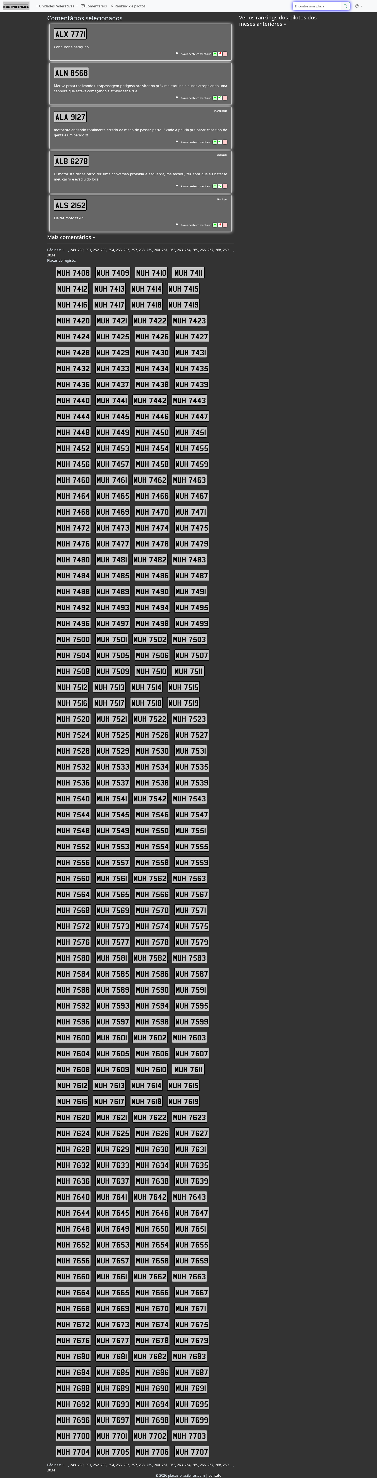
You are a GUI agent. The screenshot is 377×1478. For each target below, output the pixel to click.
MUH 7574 (152, 925)
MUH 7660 (73, 1276)
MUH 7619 (183, 1101)
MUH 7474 (152, 527)
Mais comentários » (71, 237)
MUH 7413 (109, 288)
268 (218, 249)
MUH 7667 (191, 1292)
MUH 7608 (73, 1069)
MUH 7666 (152, 1292)
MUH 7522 (150, 718)
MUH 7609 (112, 1069)
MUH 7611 (188, 1069)
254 (111, 249)
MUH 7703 (189, 1435)
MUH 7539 (191, 782)
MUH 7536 (73, 782)
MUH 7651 (191, 1228)
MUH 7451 (191, 432)
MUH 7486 (152, 575)
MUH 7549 (112, 830)
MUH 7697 (112, 1419)
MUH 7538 (152, 782)
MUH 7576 (73, 941)
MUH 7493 (112, 607)
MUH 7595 (191, 1005)
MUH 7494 (152, 607)
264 (187, 249)
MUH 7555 (191, 846)
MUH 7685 (112, 1372)
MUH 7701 (112, 1435)
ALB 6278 (71, 160)
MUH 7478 (152, 543)
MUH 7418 (146, 304)
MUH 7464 (73, 495)
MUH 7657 (112, 1260)
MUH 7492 (73, 607)
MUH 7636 (73, 1180)
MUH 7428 (73, 352)
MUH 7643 (189, 1196)
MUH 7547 (191, 814)
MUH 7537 (112, 782)
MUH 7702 (150, 1435)
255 (119, 249)
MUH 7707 (191, 1451)
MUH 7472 (73, 527)
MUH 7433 (112, 368)
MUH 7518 (146, 702)
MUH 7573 (112, 925)
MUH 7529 (112, 750)
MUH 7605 (112, 1053)
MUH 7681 (112, 1356)
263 (180, 249)
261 (165, 249)
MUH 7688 (73, 1387)
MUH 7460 (73, 479)
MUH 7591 (191, 989)
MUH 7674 (152, 1324)
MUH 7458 (152, 463)
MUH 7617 (109, 1101)
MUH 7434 (152, 368)
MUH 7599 (191, 1021)
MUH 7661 (112, 1276)
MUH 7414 (146, 288)
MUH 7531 (191, 750)
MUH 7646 (152, 1212)
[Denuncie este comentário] (176, 54)
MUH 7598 (152, 1021)
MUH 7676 (73, 1340)
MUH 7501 (112, 639)
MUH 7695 (191, 1403)
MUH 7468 (73, 511)
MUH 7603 (189, 1037)
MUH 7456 (73, 463)
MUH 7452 (73, 447)
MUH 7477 (112, 543)
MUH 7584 (73, 973)
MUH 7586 (152, 973)
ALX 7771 (70, 33)
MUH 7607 (191, 1053)
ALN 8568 (71, 72)
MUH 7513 (109, 686)
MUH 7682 (150, 1356)
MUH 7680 (73, 1356)
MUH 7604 (73, 1053)
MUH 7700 (73, 1435)
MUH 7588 (73, 989)
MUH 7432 (73, 368)
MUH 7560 (73, 878)
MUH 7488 (73, 591)
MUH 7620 (73, 1117)
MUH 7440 (73, 400)
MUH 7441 (112, 400)
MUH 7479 (191, 543)
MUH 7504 (73, 655)
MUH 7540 (73, 798)
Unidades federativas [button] (56, 6)
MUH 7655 (191, 1244)
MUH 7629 (112, 1148)
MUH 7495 (191, 607)
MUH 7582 (150, 957)
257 (134, 249)
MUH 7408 (73, 272)
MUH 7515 (183, 686)
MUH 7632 (73, 1164)
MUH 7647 (191, 1212)
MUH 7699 (191, 1419)
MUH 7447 (191, 416)
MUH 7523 (189, 718)
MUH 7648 (73, 1228)
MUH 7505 (112, 655)
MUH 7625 (112, 1133)
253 (103, 249)
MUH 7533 (112, 766)
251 (88, 249)
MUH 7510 (151, 670)
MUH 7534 (152, 766)
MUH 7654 (152, 1244)
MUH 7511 (188, 670)
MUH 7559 (191, 862)
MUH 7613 (109, 1085)
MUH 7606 (152, 1053)
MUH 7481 (112, 559)
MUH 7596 (73, 1021)
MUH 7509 (112, 670)
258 (142, 249)
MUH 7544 (73, 814)
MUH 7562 (150, 878)
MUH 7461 (112, 479)
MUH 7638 (152, 1180)
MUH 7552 (73, 846)
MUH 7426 (152, 336)
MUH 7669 (112, 1308)
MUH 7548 (73, 830)
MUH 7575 (191, 925)
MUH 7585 (112, 973)
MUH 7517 (109, 702)
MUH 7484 (73, 575)
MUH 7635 (191, 1164)
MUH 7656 (73, 1260)
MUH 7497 (112, 623)
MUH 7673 (112, 1324)
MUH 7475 (191, 527)
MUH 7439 (191, 384)
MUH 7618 (146, 1101)
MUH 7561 (112, 878)
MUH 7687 (191, 1372)
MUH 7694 (152, 1403)
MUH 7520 (73, 718)
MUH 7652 (73, 1244)
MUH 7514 (146, 686)
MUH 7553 (112, 846)
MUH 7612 (72, 1085)
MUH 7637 (112, 1180)
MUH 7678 (152, 1340)
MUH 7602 (150, 1037)
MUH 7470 (152, 511)
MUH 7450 (152, 432)
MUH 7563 (189, 878)
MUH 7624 (73, 1133)
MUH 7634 (152, 1164)
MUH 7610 (151, 1069)
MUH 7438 (152, 384)
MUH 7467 (191, 495)
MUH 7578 (152, 941)
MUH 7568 (73, 909)
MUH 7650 (152, 1228)
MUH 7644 (73, 1212)
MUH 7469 (112, 511)
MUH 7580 (73, 957)
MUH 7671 (191, 1308)
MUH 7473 (112, 527)
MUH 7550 (152, 830)
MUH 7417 (109, 304)
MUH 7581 (112, 957)
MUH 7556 (73, 862)
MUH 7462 (150, 479)
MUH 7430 (152, 352)
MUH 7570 (152, 909)
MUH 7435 (191, 368)
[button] (359, 6)
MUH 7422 (150, 320)
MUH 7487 (191, 575)
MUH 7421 (112, 320)
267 (210, 249)
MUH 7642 (150, 1196)
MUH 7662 (150, 1276)
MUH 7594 (152, 1005)
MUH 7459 (191, 463)
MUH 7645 (112, 1212)
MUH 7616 (72, 1101)
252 (96, 249)
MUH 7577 (112, 941)
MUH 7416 (72, 304)
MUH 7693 (112, 1403)
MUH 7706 (152, 1451)
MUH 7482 (150, 559)
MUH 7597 (112, 1021)
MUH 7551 (191, 830)
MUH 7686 (152, 1372)
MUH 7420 (73, 320)
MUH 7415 (183, 288)
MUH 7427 (191, 336)
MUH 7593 (112, 1005)
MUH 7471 (191, 511)
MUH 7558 (152, 862)
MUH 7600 (73, 1037)
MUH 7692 (73, 1403)
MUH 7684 (73, 1372)
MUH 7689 (112, 1387)
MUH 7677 (112, 1340)
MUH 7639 (191, 1180)
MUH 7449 (112, 432)
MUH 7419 (183, 304)
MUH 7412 (72, 288)
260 (157, 249)
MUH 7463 (189, 479)
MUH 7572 (73, 925)
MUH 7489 (112, 591)
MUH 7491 (191, 591)
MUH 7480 (73, 559)
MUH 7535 (191, 766)
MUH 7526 (152, 734)
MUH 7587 (191, 973)
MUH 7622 (150, 1117)
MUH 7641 (112, 1196)
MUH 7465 (112, 495)
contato (215, 1475)
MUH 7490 (152, 591)
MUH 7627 (191, 1133)
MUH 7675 (191, 1324)
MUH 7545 (112, 814)
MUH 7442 (150, 400)
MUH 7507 (191, 655)
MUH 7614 (146, 1085)
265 (195, 249)
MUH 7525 (112, 734)
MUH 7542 (150, 798)
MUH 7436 (73, 384)
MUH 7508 (73, 670)
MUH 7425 (112, 336)
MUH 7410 (151, 272)
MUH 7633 (112, 1164)
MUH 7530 (152, 750)
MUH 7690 (152, 1387)
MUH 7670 (152, 1308)
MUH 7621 (112, 1117)
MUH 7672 (73, 1324)
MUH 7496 (73, 623)
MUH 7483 (189, 559)
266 (203, 249)
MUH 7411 (188, 272)
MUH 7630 (152, 1148)
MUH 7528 (73, 750)
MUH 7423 (189, 320)
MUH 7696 (73, 1419)
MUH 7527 (191, 734)
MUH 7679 (191, 1340)
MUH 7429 (112, 352)
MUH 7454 (152, 447)
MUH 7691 (191, 1387)
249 (73, 249)
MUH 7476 (73, 543)
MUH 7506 (152, 655)
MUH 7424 (73, 336)
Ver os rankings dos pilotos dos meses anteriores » (278, 20)
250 (81, 249)
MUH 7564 (73, 894)
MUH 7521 (112, 718)
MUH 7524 (73, 734)
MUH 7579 (191, 941)
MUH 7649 (112, 1228)
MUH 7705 (112, 1451)
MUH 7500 (73, 639)
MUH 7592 (73, 1005)
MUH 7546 (152, 814)
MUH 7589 (112, 989)
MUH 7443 (189, 400)
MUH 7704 (73, 1451)
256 (126, 249)
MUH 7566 (152, 894)
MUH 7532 (73, 766)
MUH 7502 (150, 639)
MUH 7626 (152, 1133)
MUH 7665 (112, 1292)
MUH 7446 (152, 416)
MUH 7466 (152, 495)
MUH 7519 (183, 702)
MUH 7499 (191, 623)
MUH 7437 (112, 384)
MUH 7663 (189, 1276)
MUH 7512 (72, 686)
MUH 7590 (152, 989)
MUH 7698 (152, 1419)
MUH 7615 (183, 1085)
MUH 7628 (73, 1148)
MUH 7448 (73, 432)
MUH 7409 (112, 272)
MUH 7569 (112, 909)
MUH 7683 (189, 1356)
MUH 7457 (112, 463)
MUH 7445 (112, 416)
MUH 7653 (112, 1244)
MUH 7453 (112, 447)
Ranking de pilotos (130, 6)
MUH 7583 (189, 957)
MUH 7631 (191, 1148)
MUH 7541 (112, 798)
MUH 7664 (73, 1292)
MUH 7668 (73, 1308)
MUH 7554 (152, 846)
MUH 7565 (112, 894)
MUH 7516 (72, 702)
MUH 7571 (191, 909)
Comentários (96, 6)
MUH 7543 (189, 798)
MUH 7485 (112, 575)
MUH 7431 (191, 352)
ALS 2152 (70, 205)
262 (172, 249)
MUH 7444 (73, 416)
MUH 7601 (112, 1037)
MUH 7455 (191, 447)
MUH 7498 (152, 623)
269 (226, 249)
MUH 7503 (189, 639)
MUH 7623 (189, 1117)
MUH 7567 (191, 894)
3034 (51, 255)
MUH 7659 (191, 1260)
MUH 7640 (73, 1196)
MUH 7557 (112, 862)
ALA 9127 (70, 116)
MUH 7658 (152, 1260)
